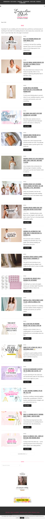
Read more (26, 53)
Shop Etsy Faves (32, 1)
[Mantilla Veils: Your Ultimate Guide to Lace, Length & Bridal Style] (11, 304)
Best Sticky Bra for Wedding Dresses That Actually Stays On (32, 324)
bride (24, 36)
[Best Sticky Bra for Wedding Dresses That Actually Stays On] (11, 328)
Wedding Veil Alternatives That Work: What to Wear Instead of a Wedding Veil (32, 233)
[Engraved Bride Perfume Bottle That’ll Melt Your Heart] (11, 139)
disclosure (34, 512)
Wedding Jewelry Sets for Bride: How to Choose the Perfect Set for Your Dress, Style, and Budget (33, 186)
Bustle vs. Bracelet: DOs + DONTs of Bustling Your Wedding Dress (33, 437)
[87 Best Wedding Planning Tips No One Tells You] (11, 395)
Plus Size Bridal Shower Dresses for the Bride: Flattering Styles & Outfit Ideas (33, 64)
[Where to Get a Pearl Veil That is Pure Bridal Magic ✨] (11, 351)
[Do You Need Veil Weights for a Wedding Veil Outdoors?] (11, 282)
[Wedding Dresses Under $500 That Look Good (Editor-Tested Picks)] (11, 211)
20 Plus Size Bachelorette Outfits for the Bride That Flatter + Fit (32, 370)
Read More (27, 517)
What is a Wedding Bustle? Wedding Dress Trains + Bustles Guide (33, 415)
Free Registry (38, 1)
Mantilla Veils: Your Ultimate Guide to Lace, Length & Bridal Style (33, 301)
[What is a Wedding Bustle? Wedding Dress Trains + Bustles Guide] (11, 418)
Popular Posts (19, 1)
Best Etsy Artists (14, 1)
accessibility (16, 512)
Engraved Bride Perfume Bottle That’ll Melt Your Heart (32, 136)
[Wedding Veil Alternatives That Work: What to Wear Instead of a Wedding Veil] (11, 235)
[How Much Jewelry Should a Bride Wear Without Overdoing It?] (11, 261)
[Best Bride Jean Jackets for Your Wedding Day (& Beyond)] (11, 117)
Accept (22, 517)
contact (29, 512)
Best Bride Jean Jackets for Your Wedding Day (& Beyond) (32, 114)
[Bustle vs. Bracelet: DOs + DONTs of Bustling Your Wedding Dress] (11, 440)
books (25, 512)
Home (2, 22)
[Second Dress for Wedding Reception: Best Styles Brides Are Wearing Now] (11, 92)
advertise (22, 512)
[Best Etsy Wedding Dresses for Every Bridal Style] (11, 43)
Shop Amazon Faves (26, 1)
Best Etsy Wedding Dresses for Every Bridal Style (32, 39)
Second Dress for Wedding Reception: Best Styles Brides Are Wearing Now (32, 89)
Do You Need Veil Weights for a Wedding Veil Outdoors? (32, 279)
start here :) (7, 512)
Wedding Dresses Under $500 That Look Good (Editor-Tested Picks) (32, 208)
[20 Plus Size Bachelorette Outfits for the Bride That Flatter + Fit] (11, 373)
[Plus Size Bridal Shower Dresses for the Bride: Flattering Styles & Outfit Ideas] (11, 66)
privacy (38, 512)
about (12, 512)
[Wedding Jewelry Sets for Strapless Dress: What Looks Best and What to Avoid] (11, 163)
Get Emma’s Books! (22, 2)
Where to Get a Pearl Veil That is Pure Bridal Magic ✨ (32, 348)
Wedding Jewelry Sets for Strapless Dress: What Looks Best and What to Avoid (33, 160)
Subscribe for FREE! (6, 1)
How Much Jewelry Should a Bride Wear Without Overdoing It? (32, 257)
